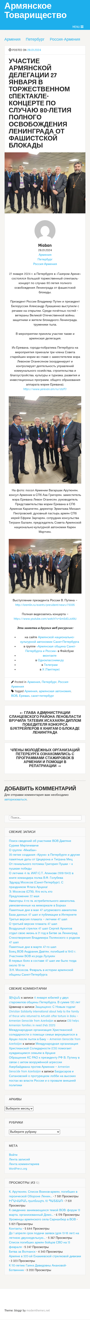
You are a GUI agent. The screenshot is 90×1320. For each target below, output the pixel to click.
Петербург (35, 39)
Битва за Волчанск (22, 1252)
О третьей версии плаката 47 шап (33, 924)
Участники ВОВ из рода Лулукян (32, 956)
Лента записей (19, 1160)
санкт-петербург (42, 696)
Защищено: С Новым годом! (55, 1007)
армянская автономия (55, 691)
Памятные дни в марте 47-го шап (32, 947)
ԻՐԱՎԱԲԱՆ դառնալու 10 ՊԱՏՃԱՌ (36, 1201)
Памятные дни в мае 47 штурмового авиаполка (43, 910)
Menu (77, 27)
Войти (13, 1155)
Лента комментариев (24, 1164)
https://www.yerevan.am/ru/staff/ (45, 389)
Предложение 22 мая (24, 896)
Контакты (15, 1229)
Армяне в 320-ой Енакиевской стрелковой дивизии (45, 1256)
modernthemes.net (38, 1311)
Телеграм (51, 665)
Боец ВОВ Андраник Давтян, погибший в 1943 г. (42, 952)
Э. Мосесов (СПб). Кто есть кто (30, 892)
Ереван (24, 696)
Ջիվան (14, 998)
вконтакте (50, 656)
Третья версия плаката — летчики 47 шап (38, 919)
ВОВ (14, 696)
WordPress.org (18, 1169)
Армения (12, 39)
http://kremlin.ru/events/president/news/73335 (45, 605)
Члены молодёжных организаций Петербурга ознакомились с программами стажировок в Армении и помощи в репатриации (45, 758)
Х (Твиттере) (51, 670)
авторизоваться (15, 799)
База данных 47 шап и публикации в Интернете (43, 915)
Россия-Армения (65, 39)
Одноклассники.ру (51, 660)
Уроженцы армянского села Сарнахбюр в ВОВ (42, 1219)
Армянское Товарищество (35, 11)
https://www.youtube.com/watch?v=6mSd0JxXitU (45, 619)
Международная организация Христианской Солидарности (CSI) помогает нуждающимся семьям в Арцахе (43, 1048)
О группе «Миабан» (23, 850)
